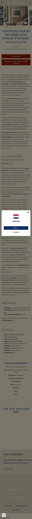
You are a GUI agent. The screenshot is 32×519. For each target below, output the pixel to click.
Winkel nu (16, 228)
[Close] (28, 212)
